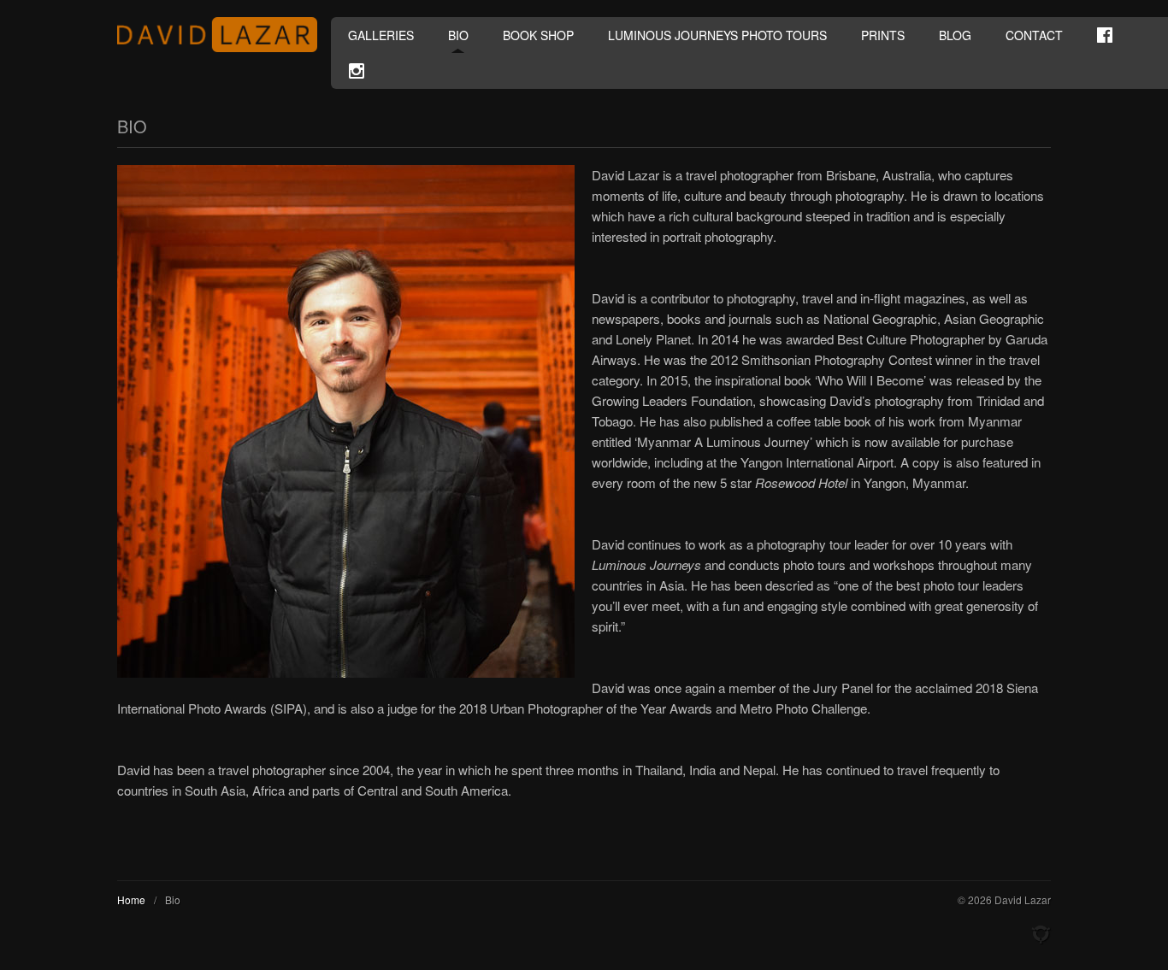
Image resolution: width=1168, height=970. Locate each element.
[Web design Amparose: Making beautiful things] (1040, 935)
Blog (955, 35)
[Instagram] (356, 71)
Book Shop (538, 35)
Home (131, 899)
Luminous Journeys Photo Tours (717, 35)
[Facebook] (1105, 35)
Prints (883, 35)
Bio (458, 35)
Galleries (381, 35)
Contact (1034, 35)
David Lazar (224, 34)
